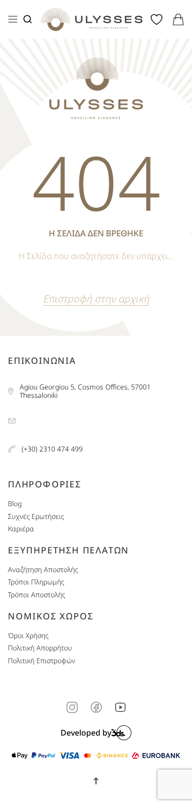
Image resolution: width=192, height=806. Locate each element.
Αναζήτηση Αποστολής (43, 570)
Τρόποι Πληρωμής (36, 582)
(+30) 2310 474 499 (52, 449)
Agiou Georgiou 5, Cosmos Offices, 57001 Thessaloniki (85, 391)
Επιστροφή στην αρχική (96, 298)
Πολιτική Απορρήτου (40, 648)
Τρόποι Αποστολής (36, 595)
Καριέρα (21, 529)
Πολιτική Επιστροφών (41, 661)
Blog (15, 504)
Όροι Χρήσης (28, 636)
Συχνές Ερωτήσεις (36, 517)
